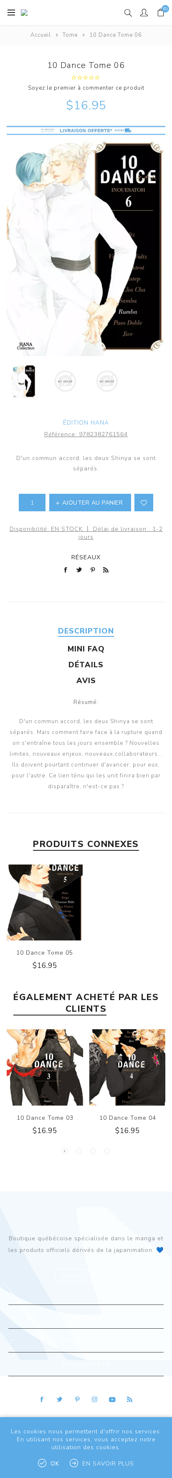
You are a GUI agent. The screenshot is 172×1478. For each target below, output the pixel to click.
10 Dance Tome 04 (127, 1118)
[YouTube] (112, 1399)
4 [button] (107, 1151)
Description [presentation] (86, 631)
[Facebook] (42, 1399)
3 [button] (93, 1151)
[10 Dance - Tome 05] (45, 902)
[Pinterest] (77, 1399)
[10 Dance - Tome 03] (45, 1067)
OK (55, 1464)
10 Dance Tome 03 (45, 1118)
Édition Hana (86, 423)
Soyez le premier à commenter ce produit (86, 88)
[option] (23, 381)
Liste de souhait (143, 502)
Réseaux (86, 557)
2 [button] (78, 1151)
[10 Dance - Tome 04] (127, 1067)
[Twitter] (59, 1399)
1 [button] (64, 1151)
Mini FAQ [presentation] (86, 649)
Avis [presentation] (86, 681)
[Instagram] (94, 1399)
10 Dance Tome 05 (44, 953)
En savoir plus (108, 1464)
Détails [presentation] (86, 665)
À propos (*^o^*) (86, 1275)
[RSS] (130, 1399)
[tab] (86, 631)
